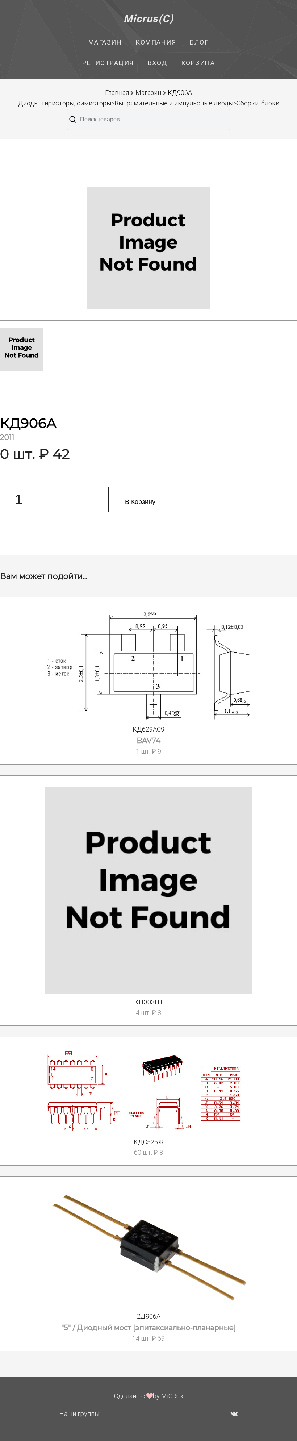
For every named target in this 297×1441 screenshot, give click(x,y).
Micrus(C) (149, 19)
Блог (199, 42)
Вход (157, 63)
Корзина (198, 63)
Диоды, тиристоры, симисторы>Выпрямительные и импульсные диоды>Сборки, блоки (148, 103)
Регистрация (108, 63)
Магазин (105, 42)
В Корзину (140, 501)
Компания (155, 42)
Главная (117, 92)
